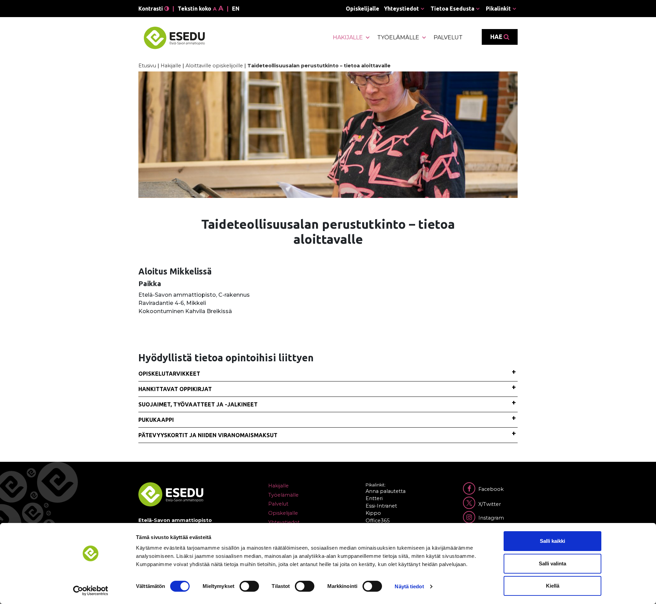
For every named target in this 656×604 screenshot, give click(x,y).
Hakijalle (348, 37)
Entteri (374, 498)
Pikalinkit (498, 8)
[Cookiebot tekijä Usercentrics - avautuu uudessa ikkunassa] (91, 591)
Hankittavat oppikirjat (175, 389)
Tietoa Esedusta (452, 8)
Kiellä (552, 586)
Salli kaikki (552, 541)
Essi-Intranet (381, 506)
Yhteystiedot (401, 8)
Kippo (373, 513)
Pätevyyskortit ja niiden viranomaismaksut (207, 435)
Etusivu (147, 66)
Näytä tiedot (409, 586)
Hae (497, 36)
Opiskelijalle (362, 8)
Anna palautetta (386, 491)
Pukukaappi (156, 420)
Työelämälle (398, 37)
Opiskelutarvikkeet (169, 374)
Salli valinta (552, 563)
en (236, 8)
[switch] (249, 586)
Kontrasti (151, 8)
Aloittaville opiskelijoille (214, 66)
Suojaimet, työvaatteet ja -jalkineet (198, 404)
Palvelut (448, 37)
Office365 (378, 521)
